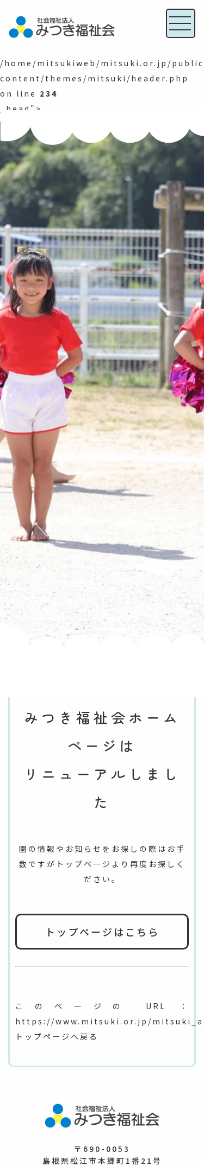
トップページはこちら (102, 932)
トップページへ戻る (56, 1036)
